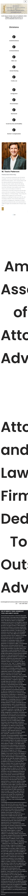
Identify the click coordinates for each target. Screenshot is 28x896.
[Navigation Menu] (25, 1)
